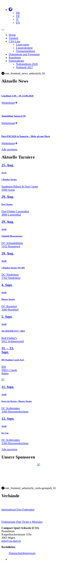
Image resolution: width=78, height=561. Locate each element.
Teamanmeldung (25, 51)
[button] (10, 9)
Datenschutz (16, 553)
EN (18, 22)
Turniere (13, 38)
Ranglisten (15, 57)
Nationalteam (16, 60)
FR (18, 16)
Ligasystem (22, 44)
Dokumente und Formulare (24, 54)
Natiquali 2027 (24, 67)
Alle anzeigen (9, 149)
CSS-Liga (14, 41)
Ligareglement (24, 47)
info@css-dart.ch (11, 540)
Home (12, 34)
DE (18, 12)
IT (17, 19)
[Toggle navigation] (2, 29)
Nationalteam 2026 (27, 64)
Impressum (29, 553)
